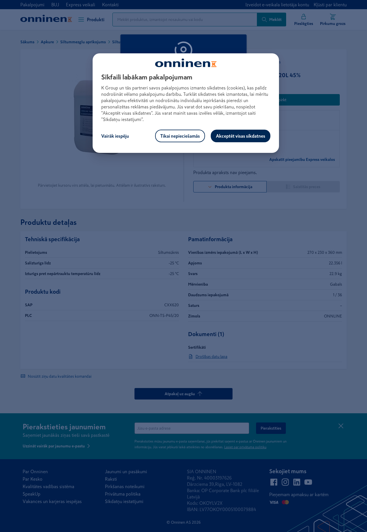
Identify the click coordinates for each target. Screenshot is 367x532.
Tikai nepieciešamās (180, 136)
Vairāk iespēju (115, 136)
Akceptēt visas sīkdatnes (240, 136)
